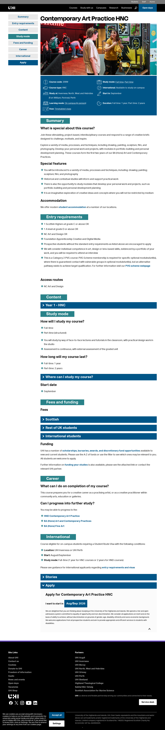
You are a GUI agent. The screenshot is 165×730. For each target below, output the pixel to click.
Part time (129, 82)
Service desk (148, 702)
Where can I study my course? (67, 377)
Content (23, 30)
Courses (73, 8)
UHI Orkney (80, 672)
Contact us (13, 661)
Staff (144, 2)
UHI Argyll (80, 658)
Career (23, 49)
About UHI (13, 658)
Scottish (50, 419)
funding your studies (76, 465)
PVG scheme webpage (137, 266)
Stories (49, 577)
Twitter (16, 703)
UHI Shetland (81, 680)
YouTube (28, 703)
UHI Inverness (82, 661)
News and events (16, 680)
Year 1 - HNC (53, 305)
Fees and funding (23, 43)
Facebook (11, 703)
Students (134, 2)
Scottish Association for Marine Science (94, 691)
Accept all (57, 715)
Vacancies (13, 687)
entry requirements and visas (118, 567)
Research (113, 8)
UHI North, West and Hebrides (89, 669)
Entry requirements (23, 23)
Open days (147, 8)
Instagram (22, 703)
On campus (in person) (75, 103)
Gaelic (11, 676)
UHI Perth (79, 676)
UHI (76, 696)
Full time (120, 82)
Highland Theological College (89, 683)
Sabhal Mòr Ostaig (84, 687)
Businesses (126, 8)
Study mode (23, 36)
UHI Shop (12, 691)
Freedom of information (19, 672)
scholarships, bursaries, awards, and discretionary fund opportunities (101, 451)
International (23, 56)
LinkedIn (35, 703)
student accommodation (72, 207)
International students (61, 436)
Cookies (12, 665)
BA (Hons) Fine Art (54, 526)
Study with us (86, 8)
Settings (57, 724)
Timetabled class (63, 109)
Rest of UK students (59, 428)
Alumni (152, 2)
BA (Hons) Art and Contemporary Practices (67, 521)
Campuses (101, 8)
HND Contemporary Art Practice (62, 516)
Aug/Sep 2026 (75, 603)
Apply (23, 62)
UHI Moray (80, 665)
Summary (23, 17)
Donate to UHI (15, 669)
